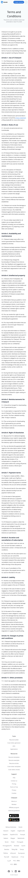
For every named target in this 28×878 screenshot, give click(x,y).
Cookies (14, 793)
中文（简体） (17, 860)
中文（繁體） (14, 864)
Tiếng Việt (14, 849)
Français (22, 834)
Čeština (5, 853)
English (13, 831)
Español (5, 834)
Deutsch (5, 831)
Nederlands (21, 838)
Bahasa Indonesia (11, 827)
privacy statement (20, 118)
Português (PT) (7, 846)
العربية (9, 860)
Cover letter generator (14, 743)
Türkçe (22, 849)
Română (16, 846)
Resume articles (14, 763)
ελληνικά (13, 853)
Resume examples (14, 760)
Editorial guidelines (14, 810)
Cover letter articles (14, 769)
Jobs (14, 746)
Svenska (6, 849)
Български (21, 853)
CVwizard (16, 875)
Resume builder (14, 740)
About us (14, 801)
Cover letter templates (14, 766)
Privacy (14, 790)
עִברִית (22, 857)
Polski (12, 842)
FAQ (14, 778)
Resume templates (14, 757)
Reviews (14, 804)
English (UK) (21, 831)
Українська (14, 857)
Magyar (13, 838)
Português (20, 842)
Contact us (14, 781)
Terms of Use (14, 787)
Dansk (20, 827)
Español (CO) (14, 834)
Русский (6, 857)
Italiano (6, 838)
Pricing (14, 784)
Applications (14, 749)
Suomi (23, 846)
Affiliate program (14, 807)
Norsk (6, 842)
